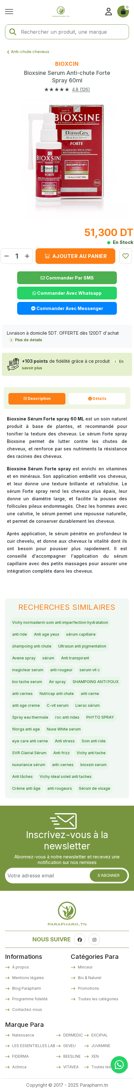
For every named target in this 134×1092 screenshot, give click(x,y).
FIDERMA (20, 1056)
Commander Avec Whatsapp (69, 293)
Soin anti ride (94, 741)
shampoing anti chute (31, 646)
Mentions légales (27, 977)
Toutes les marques (109, 1067)
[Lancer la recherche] (12, 32)
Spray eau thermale (30, 717)
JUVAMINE (100, 1045)
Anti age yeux (46, 634)
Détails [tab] (99, 398)
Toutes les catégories (97, 999)
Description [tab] (39, 398)
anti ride (19, 634)
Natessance (22, 1035)
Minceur (85, 967)
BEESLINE (71, 1056)
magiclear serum (27, 669)
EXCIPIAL (99, 1035)
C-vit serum (58, 705)
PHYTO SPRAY (100, 717)
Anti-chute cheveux (30, 51)
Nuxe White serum (64, 729)
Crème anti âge (26, 788)
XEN (94, 1056)
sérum (48, 658)
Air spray (57, 681)
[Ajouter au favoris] (125, 256)
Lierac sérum (87, 705)
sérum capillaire (81, 634)
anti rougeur (61, 669)
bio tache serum (27, 681)
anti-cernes (63, 764)
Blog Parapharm (26, 988)
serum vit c (89, 669)
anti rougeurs (59, 788)
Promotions (88, 988)
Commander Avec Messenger (69, 308)
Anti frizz (61, 752)
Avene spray (24, 658)
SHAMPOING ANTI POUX (96, 681)
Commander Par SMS (69, 277)
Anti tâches (22, 776)
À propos (20, 967)
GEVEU (69, 1045)
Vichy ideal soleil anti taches (66, 776)
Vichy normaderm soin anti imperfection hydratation (60, 622)
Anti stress (65, 741)
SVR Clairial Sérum (29, 752)
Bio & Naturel (89, 977)
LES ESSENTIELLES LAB (33, 1045)
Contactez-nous (26, 1009)
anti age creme (26, 705)
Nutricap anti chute (57, 693)
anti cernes (22, 693)
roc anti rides (67, 717)
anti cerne (90, 693)
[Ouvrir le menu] (10, 11)
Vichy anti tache (91, 752)
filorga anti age (26, 729)
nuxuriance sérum (28, 764)
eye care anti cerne (30, 741)
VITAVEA (70, 1067)
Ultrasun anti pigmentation (82, 646)
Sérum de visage (94, 788)
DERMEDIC (72, 1035)
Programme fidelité (29, 999)
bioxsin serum (93, 764)
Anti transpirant (75, 658)
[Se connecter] (108, 11)
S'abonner (109, 875)
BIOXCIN (67, 64)
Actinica (18, 1067)
